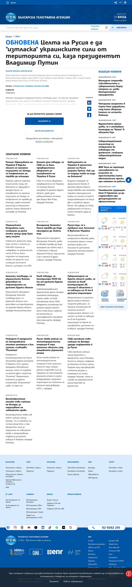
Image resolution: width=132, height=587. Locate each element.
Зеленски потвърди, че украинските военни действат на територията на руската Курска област (19, 282)
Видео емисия (52, 500)
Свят (17, 36)
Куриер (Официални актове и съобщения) (13, 482)
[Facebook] (9, 527)
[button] (115, 2)
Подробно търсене (95, 27)
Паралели (30, 471)
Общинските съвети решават (14, 475)
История (91, 554)
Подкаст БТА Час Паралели (54, 504)
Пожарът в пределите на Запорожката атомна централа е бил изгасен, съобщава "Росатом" (20, 344)
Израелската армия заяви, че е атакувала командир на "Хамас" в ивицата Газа (111, 128)
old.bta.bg (112, 564)
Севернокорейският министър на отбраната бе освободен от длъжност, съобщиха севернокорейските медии (110, 150)
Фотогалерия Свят (34, 505)
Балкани (51, 462)
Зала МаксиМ (114, 547)
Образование (93, 474)
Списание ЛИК (114, 551)
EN (120, 2)
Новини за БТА (94, 547)
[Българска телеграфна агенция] (11, 540)
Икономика (73, 462)
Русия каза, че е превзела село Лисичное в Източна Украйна (81, 228)
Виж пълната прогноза (112, 307)
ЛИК (90, 462)
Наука (90, 471)
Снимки (30, 494)
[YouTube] (29, 527)
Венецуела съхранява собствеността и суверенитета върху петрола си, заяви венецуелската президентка (110, 87)
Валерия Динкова (13, 71)
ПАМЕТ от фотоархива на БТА (34, 516)
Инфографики (74, 494)
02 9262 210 (111, 527)
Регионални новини (13, 471)
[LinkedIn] (43, 527)
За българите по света (12, 506)
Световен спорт (116, 468)
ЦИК (7, 487)
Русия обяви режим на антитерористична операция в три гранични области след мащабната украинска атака (50, 345)
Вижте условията (44, 141)
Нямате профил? (120, 20)
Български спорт (116, 471)
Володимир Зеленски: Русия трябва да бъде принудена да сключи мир (49, 229)
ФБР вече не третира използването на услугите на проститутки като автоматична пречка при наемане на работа (112, 174)
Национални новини (14, 468)
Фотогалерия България (31, 501)
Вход (122, 17)
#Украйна (10, 92)
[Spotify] (57, 527)
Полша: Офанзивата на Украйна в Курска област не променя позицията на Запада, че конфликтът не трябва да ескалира (19, 169)
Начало (9, 36)
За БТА (90, 541)
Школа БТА (92, 564)
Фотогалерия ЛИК (33, 509)
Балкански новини (54, 468)
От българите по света (13, 501)
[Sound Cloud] (64, 527)
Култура (91, 468)
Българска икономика (76, 471)
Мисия (90, 551)
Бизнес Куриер (73, 474)
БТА (89, 537)
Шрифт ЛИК (114, 541)
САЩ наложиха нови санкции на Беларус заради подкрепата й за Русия (80, 343)
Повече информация (73, 581)
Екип (111, 554)
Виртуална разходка (96, 544)
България (10, 462)
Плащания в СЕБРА (116, 561)
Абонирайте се (44, 121)
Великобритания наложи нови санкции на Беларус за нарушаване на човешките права (18, 404)
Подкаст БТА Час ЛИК (55, 509)
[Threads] (23, 527)
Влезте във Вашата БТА (44, 131)
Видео (50, 494)
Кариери (91, 561)
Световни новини (33, 468)
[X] (36, 527)
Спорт (111, 462)
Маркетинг (113, 544)
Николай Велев (26, 71)
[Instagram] (16, 527)
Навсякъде (121, 28)
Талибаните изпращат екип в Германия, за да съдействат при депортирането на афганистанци (111, 196)
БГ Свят (9, 494)
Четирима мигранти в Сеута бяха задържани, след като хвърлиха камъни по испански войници (111, 109)
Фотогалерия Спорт (34, 512)
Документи (93, 558)
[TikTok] (50, 527)
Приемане (54, 581)
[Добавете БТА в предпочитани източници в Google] (71, 527)
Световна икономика (76, 468)
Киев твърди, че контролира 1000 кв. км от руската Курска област (50, 280)
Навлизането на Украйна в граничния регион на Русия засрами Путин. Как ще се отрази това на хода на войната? (81, 169)
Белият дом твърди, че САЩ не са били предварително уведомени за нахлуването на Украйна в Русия (50, 169)
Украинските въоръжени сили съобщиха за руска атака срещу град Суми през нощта (19, 231)
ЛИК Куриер (93, 478)
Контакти (113, 558)
